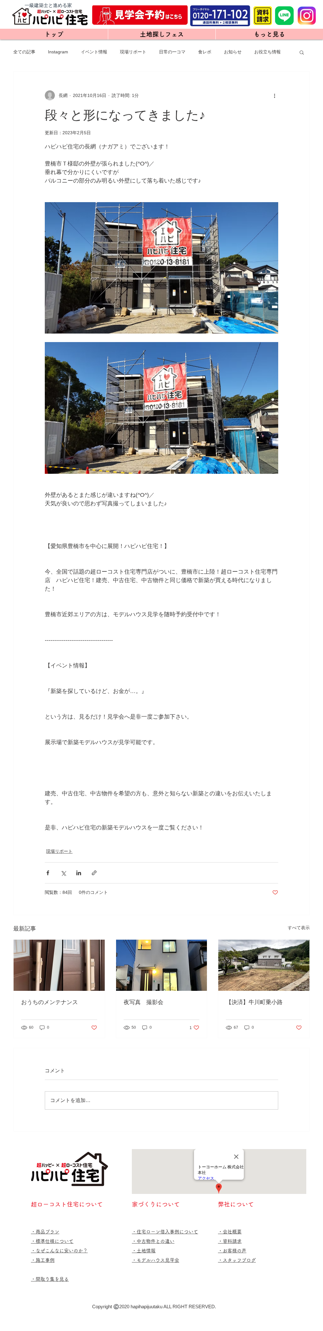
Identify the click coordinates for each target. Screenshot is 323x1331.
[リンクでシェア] (94, 873)
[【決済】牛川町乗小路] (263, 965)
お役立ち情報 (267, 51)
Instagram (58, 51)
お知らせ (233, 51)
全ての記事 (24, 51)
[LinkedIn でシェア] (79, 873)
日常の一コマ (172, 51)
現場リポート (133, 51)
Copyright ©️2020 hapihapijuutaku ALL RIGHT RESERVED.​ (154, 1306)
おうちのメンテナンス (49, 1002)
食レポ (204, 51)
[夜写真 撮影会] (161, 965)
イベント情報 (94, 51)
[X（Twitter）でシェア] (63, 873)
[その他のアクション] (274, 95)
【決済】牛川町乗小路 (254, 1002)
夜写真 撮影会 (143, 1002)
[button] (302, 52)
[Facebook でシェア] (48, 873)
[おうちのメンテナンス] (59, 965)
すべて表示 (299, 927)
